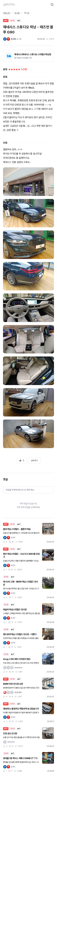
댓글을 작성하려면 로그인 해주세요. (20, 490)
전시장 (17, 13)
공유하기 (34, 460)
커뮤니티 (6, 13)
